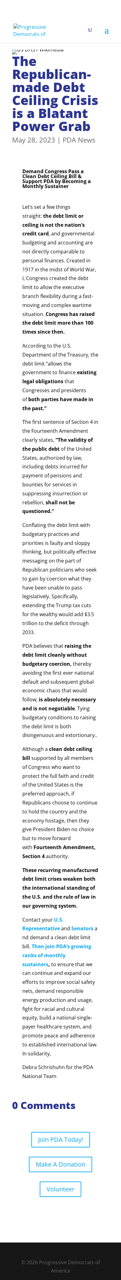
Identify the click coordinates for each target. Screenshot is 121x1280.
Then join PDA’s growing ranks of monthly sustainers (56, 955)
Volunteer (60, 1189)
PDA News (79, 139)
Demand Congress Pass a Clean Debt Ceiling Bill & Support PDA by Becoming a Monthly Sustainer (56, 179)
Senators (82, 928)
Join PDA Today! (60, 1139)
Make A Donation (60, 1164)
